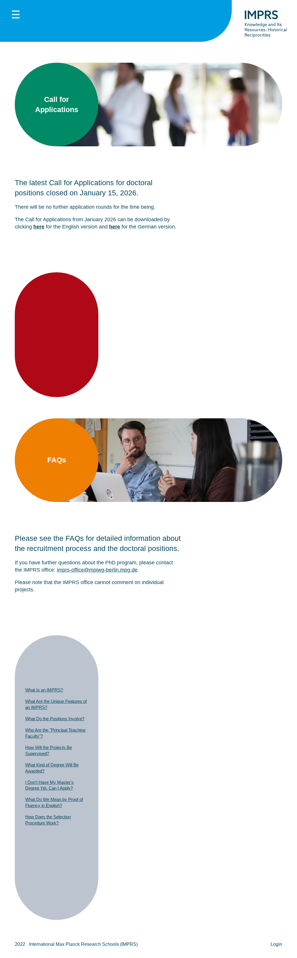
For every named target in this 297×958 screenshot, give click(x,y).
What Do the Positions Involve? (54, 718)
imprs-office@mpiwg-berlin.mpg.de (97, 570)
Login (276, 944)
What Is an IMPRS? (44, 689)
